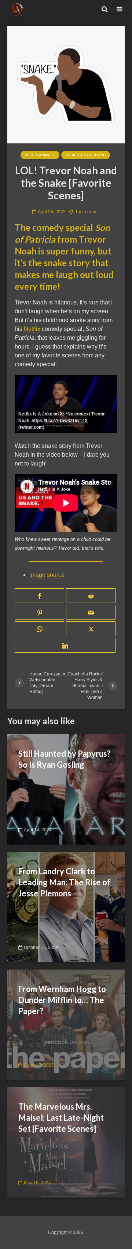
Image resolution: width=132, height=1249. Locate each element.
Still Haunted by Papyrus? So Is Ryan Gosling (64, 759)
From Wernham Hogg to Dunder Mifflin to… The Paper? (62, 1000)
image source (47, 575)
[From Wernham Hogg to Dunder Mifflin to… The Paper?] (66, 1024)
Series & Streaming (85, 155)
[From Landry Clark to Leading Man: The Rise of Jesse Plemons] (66, 906)
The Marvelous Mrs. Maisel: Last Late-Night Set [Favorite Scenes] (61, 1118)
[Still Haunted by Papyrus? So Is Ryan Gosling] (66, 789)
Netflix (32, 329)
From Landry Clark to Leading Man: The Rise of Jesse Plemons (64, 882)
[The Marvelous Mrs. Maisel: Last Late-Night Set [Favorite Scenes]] (66, 1142)
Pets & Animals (40, 155)
